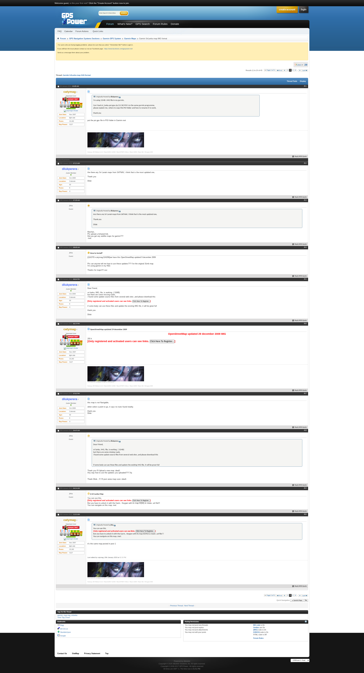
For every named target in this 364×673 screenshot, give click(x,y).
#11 (305, 86)
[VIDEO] (256, 632)
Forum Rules (160, 24)
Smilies (256, 628)
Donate (175, 24)
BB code (256, 625)
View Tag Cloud (63, 617)
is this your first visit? (79, 3)
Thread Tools (292, 81)
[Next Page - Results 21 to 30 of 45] (300, 70)
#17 (305, 393)
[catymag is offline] (70, 111)
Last (303, 70)
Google (63, 636)
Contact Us (62, 653)
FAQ (60, 31)
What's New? (124, 24)
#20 (305, 514)
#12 (305, 163)
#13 (305, 200)
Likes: (300, 65)
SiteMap (75, 653)
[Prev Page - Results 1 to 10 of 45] (284, 70)
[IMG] (255, 630)
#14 (305, 247)
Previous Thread (176, 606)
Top (306, 600)
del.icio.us (64, 629)
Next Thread (189, 606)
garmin (60, 615)
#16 (305, 323)
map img (67, 615)
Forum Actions (82, 31)
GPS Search (143, 24)
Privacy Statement (92, 653)
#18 (305, 430)
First (280, 70)
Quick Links (98, 31)
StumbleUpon (65, 632)
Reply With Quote (301, 156)
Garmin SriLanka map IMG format (77, 75)
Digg (62, 625)
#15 (305, 279)
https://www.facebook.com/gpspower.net (118, 49)
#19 (305, 488)
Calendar (68, 31)
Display (303, 81)
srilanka (74, 615)
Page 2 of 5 (271, 70)
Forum (110, 24)
